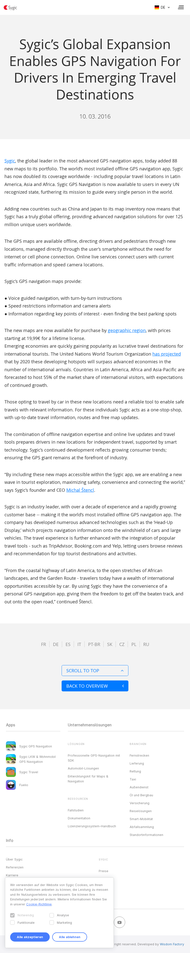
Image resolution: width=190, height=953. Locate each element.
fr (43, 644)
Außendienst (139, 787)
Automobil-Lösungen (83, 768)
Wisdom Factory (172, 944)
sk (109, 644)
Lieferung (137, 763)
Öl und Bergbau (141, 795)
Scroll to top (82, 671)
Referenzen (15, 867)
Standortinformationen (146, 835)
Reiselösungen (141, 811)
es (68, 644)
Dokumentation (79, 818)
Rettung (135, 771)
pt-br (94, 644)
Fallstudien (76, 810)
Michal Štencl (80, 490)
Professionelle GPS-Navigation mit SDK (94, 757)
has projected (166, 354)
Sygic (9, 161)
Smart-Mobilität (141, 819)
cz (121, 644)
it (79, 644)
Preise (103, 871)
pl (133, 644)
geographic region (127, 330)
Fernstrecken (139, 755)
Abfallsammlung (142, 827)
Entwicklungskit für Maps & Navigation (88, 778)
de (56, 644)
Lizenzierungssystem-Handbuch (92, 826)
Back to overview (87, 686)
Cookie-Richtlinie (39, 904)
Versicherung (139, 803)
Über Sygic (14, 859)
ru (146, 644)
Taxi (133, 779)
